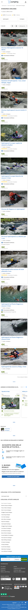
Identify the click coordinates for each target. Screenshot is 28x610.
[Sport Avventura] (13, 2)
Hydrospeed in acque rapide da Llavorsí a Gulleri (11, 144)
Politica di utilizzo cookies (19, 571)
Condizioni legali (17, 570)
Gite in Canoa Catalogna (6, 510)
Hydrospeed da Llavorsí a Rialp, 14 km (13, 367)
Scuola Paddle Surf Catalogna (7, 535)
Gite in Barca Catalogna (6, 519)
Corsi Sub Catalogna (5, 517)
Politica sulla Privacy (5, 571)
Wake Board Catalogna (6, 549)
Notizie (15, 566)
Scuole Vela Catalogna (5, 546)
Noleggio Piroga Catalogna (6, 512)
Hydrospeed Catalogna (6, 523)
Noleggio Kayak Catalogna (6, 526)
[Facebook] (22, 603)
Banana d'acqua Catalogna (6, 505)
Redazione (3, 570)
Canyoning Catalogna (5, 514)
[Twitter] (25, 603)
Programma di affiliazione (19, 568)
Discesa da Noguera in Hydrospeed (12, 209)
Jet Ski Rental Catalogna (6, 530)
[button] (26, 387)
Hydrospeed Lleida (5, 496)
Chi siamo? (3, 566)
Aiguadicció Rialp (6, 391)
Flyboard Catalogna (5, 521)
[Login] (26, 2)
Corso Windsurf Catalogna (6, 551)
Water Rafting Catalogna (6, 539)
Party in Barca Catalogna (6, 507)
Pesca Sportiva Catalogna (6, 537)
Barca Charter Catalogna (6, 533)
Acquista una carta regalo (13, 476)
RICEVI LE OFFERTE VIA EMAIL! (14, 556)
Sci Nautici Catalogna (5, 542)
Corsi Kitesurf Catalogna (6, 528)
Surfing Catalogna (5, 544)
